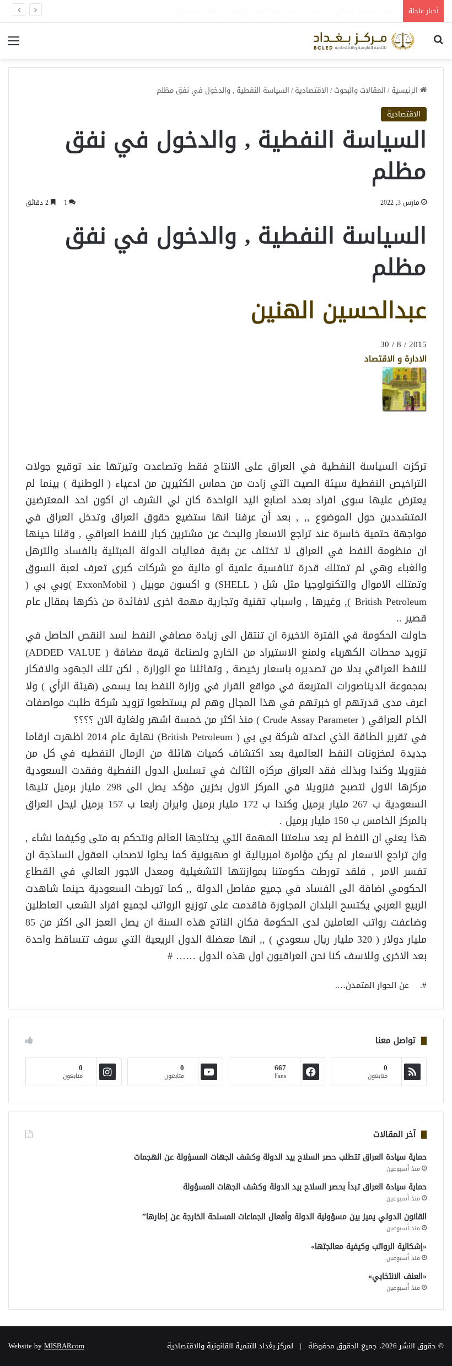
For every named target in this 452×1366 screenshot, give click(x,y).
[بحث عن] (438, 45)
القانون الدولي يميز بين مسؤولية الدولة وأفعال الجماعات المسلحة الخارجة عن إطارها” (284, 1216)
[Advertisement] (338, 437)
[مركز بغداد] (363, 40)
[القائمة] (13, 45)
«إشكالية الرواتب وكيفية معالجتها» (369, 1246)
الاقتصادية (312, 90)
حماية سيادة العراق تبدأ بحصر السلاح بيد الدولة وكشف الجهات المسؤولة (305, 1186)
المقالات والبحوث (360, 90)
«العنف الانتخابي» (397, 1276)
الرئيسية (405, 90)
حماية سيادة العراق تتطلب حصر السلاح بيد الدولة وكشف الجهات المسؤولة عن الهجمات (280, 1157)
